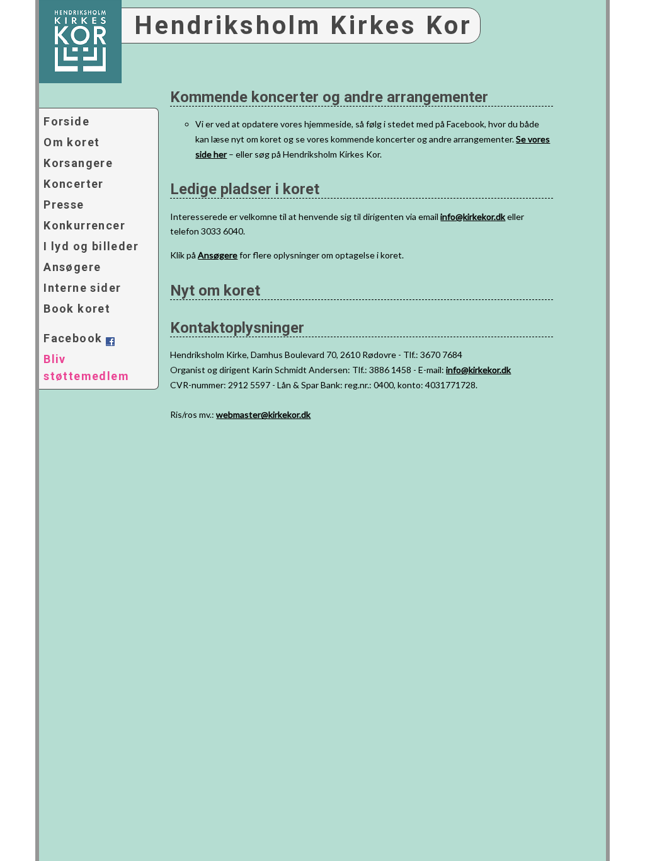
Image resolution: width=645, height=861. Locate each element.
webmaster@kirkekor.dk (263, 414)
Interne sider (82, 287)
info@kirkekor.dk (472, 216)
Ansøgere (72, 267)
